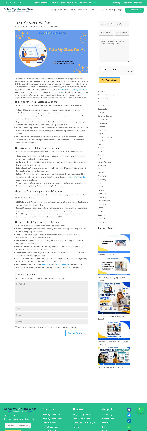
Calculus (101, 112)
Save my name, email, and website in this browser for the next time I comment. (47, 327)
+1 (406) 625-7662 (13, 2)
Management (103, 176)
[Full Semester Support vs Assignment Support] (114, 298)
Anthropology (103, 98)
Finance (101, 144)
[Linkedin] (129, 421)
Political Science (104, 201)
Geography (102, 151)
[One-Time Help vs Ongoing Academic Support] (114, 266)
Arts (99, 102)
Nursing (101, 190)
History (100, 158)
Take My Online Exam (78, 10)
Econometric (102, 123)
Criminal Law (103, 119)
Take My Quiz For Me (106, 255)
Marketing (102, 179)
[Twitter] (129, 415)
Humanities (102, 165)
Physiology (102, 197)
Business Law (103, 109)
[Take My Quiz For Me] (114, 243)
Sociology (101, 215)
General (101, 148)
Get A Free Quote (134, 10)
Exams (92, 10)
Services (44, 26)
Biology (101, 105)
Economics (102, 127)
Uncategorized (103, 222)
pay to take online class (77, 177)
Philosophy (102, 194)
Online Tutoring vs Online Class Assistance (114, 367)
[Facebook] (129, 410)
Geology (101, 155)
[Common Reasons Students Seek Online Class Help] (114, 330)
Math (100, 183)
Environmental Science (106, 137)
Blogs (120, 10)
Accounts (101, 91)
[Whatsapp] (129, 426)
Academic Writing (108, 10)
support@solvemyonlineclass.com (127, 2)
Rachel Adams (22, 26)
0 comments (54, 26)
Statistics (101, 218)
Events (100, 141)
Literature (101, 172)
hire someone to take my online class (73, 89)
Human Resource (104, 162)
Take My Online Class (58, 10)
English (100, 134)
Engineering (102, 130)
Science (101, 208)
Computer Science (105, 116)
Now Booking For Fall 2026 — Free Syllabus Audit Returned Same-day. (66, 2)
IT (99, 169)
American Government (106, 95)
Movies (100, 186)
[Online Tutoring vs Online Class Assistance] (114, 356)
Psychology (102, 204)
